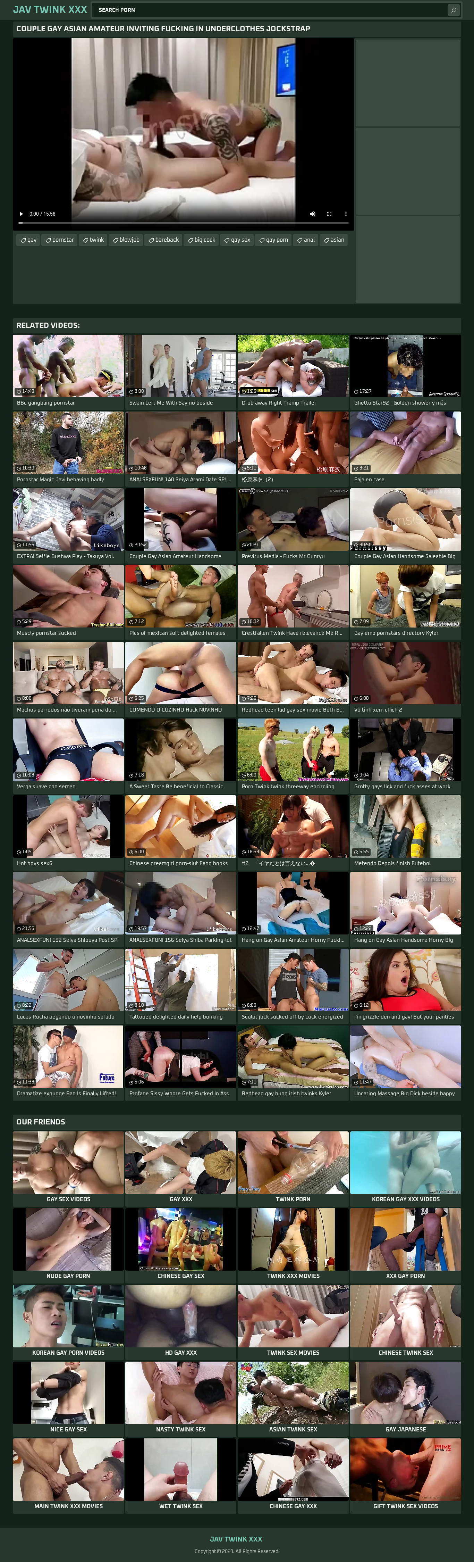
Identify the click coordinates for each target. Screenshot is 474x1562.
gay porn (277, 240)
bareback (167, 240)
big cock (205, 240)
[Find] (454, 10)
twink (97, 240)
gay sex (240, 240)
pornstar (63, 240)
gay (31, 240)
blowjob (129, 240)
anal (309, 240)
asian (337, 240)
